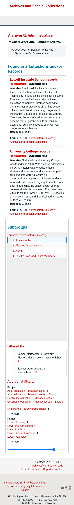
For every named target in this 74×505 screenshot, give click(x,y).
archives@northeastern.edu (47, 465)
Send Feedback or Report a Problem (42, 469)
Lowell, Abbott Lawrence (21, 433)
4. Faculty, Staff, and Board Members (34, 256)
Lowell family (15, 429)
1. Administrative (22, 240)
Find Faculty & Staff (35, 482)
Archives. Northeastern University (34, 49)
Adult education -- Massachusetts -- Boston (32, 394)
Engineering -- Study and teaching (27, 409)
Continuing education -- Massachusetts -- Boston (35, 401)
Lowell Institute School (20, 425)
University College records (30, 151)
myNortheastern (12, 482)
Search (25, 489)
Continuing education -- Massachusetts (29, 398)
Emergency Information (30, 486)
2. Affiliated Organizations (27, 245)
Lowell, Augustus (17, 436)
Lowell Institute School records (34, 79)
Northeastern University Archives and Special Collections (33, 139)
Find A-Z (10, 486)
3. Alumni (18, 250)
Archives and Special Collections (37, 5)
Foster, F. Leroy (16, 422)
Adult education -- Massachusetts (26, 390)
